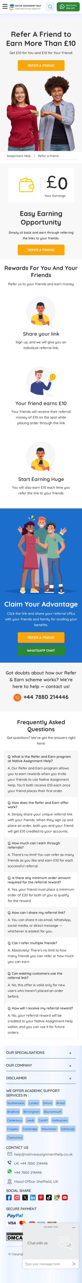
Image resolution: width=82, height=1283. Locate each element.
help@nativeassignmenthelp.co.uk (43, 1154)
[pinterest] (42, 1199)
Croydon (12, 1129)
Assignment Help (19, 156)
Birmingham (31, 1111)
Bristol (60, 1103)
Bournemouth (53, 1111)
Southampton (15, 1103)
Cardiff (43, 1120)
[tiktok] (50, 1199)
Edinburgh (67, 1129)
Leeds (30, 1120)
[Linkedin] (34, 1199)
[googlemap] (58, 1199)
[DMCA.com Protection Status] (15, 1240)
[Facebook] (10, 1199)
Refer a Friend (41, 65)
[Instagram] (18, 1199)
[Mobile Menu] (5, 7)
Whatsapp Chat (41, 650)
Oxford (47, 1103)
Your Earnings (55, 196)
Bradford (13, 1111)
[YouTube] (66, 1199)
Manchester (49, 1129)
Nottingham (59, 1120)
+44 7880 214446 (46, 696)
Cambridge (30, 1129)
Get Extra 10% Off (71, 7)
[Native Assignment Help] (25, 7)
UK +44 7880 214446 (31, 1163)
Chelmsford (14, 1137)
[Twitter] (26, 1199)
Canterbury (14, 1120)
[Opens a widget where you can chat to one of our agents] (50, 1245)
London (33, 1103)
